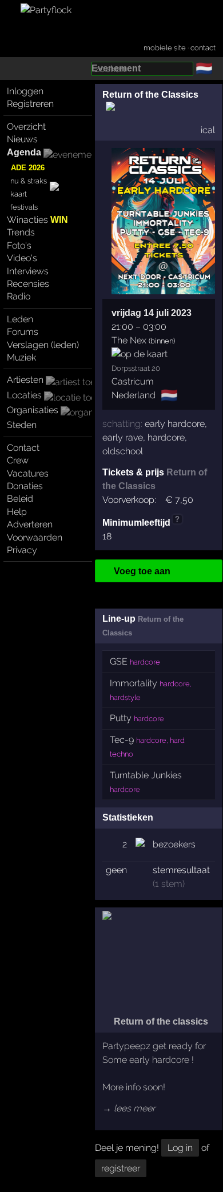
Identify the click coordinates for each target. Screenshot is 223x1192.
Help (17, 511)
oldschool (122, 451)
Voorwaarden (34, 537)
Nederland (134, 395)
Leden (20, 319)
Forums (22, 331)
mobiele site (165, 47)
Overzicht (26, 126)
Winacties (37, 219)
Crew (18, 460)
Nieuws (22, 139)
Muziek (21, 357)
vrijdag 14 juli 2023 (152, 313)
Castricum (133, 381)
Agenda (24, 152)
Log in (180, 1147)
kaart (18, 194)
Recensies (28, 283)
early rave (122, 437)
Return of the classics (160, 1021)
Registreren (30, 103)
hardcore (166, 437)
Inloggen (25, 91)
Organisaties (32, 410)
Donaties (25, 486)
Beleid (20, 498)
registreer (120, 1168)
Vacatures (28, 473)
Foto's (19, 245)
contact (203, 47)
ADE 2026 (28, 167)
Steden (22, 424)
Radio (18, 296)
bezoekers (174, 844)
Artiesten (25, 379)
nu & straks (28, 181)
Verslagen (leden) (43, 344)
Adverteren (30, 524)
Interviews (28, 271)
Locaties (24, 395)
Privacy (22, 550)
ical (208, 130)
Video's (22, 258)
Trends (21, 232)
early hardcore (175, 423)
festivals (24, 207)
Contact (23, 447)
